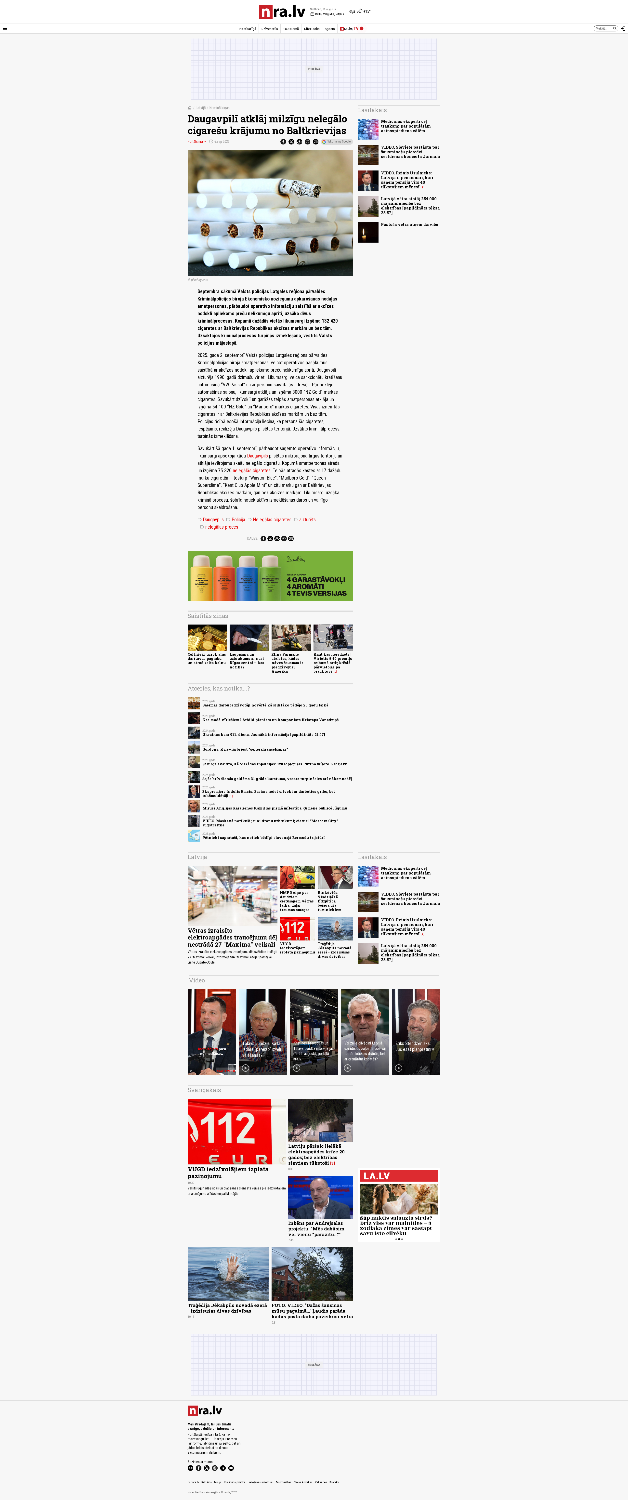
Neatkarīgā (247, 29)
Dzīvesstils (269, 29)
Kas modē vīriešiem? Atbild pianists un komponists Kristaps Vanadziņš (270, 719)
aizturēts (305, 519)
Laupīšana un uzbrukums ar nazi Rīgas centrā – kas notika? (247, 660)
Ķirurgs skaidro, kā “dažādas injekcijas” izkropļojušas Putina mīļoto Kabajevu (274, 764)
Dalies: (252, 538)
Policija (235, 519)
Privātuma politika (234, 1482)
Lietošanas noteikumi (260, 1482)
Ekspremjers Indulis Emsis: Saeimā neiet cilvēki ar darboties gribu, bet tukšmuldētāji (268, 793)
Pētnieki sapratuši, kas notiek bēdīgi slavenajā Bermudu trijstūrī (263, 837)
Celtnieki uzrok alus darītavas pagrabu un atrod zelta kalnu (207, 658)
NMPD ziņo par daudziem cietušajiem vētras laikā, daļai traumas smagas (297, 901)
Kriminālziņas (219, 107)
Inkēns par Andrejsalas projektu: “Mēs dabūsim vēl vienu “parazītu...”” (316, 1228)
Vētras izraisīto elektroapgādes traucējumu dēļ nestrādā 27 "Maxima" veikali (232, 937)
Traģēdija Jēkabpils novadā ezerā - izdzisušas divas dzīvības (334, 950)
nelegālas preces (219, 527)
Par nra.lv (193, 1482)
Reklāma (206, 1482)
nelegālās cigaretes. (252, 470)
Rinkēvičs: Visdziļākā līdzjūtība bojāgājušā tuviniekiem (329, 901)
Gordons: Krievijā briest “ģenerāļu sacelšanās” (245, 749)
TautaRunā (291, 29)
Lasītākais (372, 110)
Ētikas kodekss (303, 1482)
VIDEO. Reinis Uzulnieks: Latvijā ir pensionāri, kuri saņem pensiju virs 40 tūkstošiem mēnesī (407, 180)
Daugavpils (257, 456)
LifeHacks (312, 29)
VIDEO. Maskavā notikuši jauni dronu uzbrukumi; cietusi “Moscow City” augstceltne (270, 823)
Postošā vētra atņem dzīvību (409, 224)
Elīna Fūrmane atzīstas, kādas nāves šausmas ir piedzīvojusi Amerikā (287, 663)
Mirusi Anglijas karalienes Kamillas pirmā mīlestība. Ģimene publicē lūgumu (274, 808)
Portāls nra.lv (197, 141)
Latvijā (201, 107)
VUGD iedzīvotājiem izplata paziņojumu (297, 948)
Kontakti (334, 1482)
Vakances (321, 1482)
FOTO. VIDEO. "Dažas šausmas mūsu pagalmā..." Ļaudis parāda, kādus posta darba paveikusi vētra (312, 1310)
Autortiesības (283, 1482)
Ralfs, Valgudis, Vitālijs (327, 14)
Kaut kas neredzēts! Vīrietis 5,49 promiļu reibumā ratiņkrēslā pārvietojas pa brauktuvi (333, 663)
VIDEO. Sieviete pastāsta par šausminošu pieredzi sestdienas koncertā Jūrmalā (410, 151)
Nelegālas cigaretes (269, 519)
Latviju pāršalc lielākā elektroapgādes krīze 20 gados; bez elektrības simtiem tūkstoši (316, 1154)
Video (197, 980)
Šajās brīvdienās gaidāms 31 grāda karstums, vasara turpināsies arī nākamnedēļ (277, 778)
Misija (218, 1482)
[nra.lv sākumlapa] (282, 12)
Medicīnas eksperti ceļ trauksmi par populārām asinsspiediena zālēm (406, 126)
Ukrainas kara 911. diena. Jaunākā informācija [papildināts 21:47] (263, 734)
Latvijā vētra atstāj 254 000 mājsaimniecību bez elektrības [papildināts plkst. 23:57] (410, 205)
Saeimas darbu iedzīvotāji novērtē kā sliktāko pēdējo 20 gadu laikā (265, 705)
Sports (330, 29)
